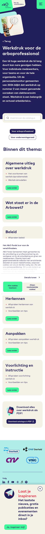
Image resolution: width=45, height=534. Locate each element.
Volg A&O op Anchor (17, 482)
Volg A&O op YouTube (13, 482)
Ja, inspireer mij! (15, 526)
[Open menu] (40, 4)
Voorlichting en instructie (19, 367)
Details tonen (30, 277)
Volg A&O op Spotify (26, 482)
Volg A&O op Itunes (21, 482)
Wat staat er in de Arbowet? (22, 205)
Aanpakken (16, 333)
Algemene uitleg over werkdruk (20, 165)
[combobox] (22, 118)
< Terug (6, 41)
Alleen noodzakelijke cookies (32, 287)
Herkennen (15, 298)
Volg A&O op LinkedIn (3, 482)
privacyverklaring (14, 267)
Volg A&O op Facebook (8, 482)
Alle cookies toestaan (13, 286)
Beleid (11, 231)
